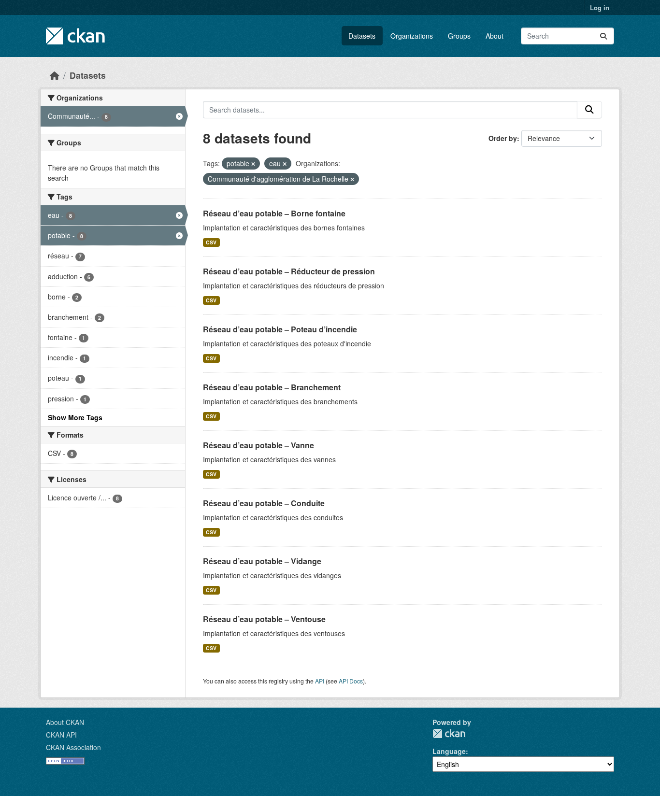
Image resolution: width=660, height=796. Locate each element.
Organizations (411, 36)
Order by (502, 138)
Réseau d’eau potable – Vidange (262, 561)
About (494, 36)
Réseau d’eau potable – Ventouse (264, 619)
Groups (459, 36)
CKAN (448, 733)
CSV (211, 242)
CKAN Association (73, 747)
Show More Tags (75, 417)
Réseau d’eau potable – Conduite (264, 503)
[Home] (54, 75)
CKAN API (61, 734)
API (319, 681)
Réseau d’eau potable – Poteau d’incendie (280, 329)
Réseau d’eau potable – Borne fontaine (274, 213)
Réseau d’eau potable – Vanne (258, 445)
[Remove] (253, 164)
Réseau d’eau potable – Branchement (272, 387)
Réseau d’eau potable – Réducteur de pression (289, 271)
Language (449, 751)
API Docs (351, 681)
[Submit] (603, 36)
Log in (599, 7)
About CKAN (65, 722)
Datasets (361, 36)
